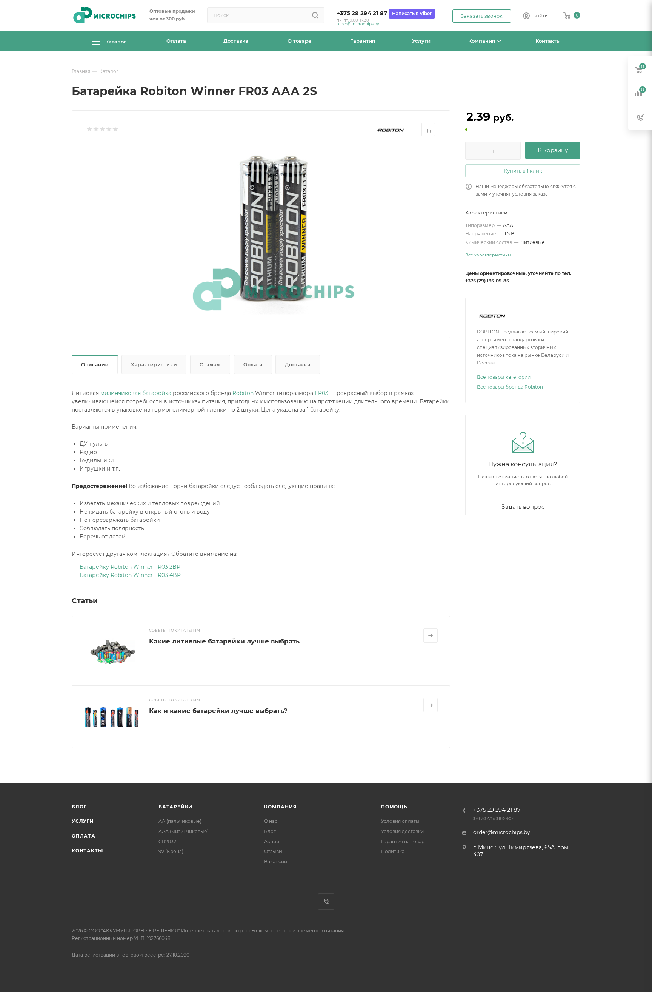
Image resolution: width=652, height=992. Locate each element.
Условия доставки (402, 831)
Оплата (253, 364)
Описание (94, 364)
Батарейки (175, 807)
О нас (270, 821)
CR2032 (167, 841)
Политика (392, 851)
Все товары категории (504, 377)
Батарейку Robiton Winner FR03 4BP (130, 575)
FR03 (321, 393)
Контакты (87, 850)
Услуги (83, 821)
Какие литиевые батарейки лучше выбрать (224, 641)
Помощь (394, 807)
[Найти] (315, 15)
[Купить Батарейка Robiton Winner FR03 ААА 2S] (273, 231)
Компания (280, 807)
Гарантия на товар (402, 841)
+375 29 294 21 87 (362, 13)
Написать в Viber (412, 13)
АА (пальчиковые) (179, 821)
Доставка (297, 364)
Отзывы (210, 364)
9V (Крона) (170, 851)
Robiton (243, 393)
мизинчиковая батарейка (135, 393)
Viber (326, 901)
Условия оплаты (400, 821)
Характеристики (154, 364)
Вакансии (275, 861)
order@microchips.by (358, 24)
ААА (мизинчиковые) (183, 831)
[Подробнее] (430, 635)
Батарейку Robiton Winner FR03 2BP (130, 566)
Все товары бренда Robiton (510, 387)
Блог (79, 807)
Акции (271, 841)
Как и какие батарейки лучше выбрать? (218, 710)
